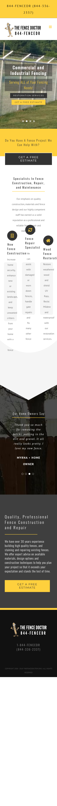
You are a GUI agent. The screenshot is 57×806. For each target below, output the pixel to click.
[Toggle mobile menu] (50, 27)
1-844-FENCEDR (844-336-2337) (28, 656)
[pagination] (22, 483)
